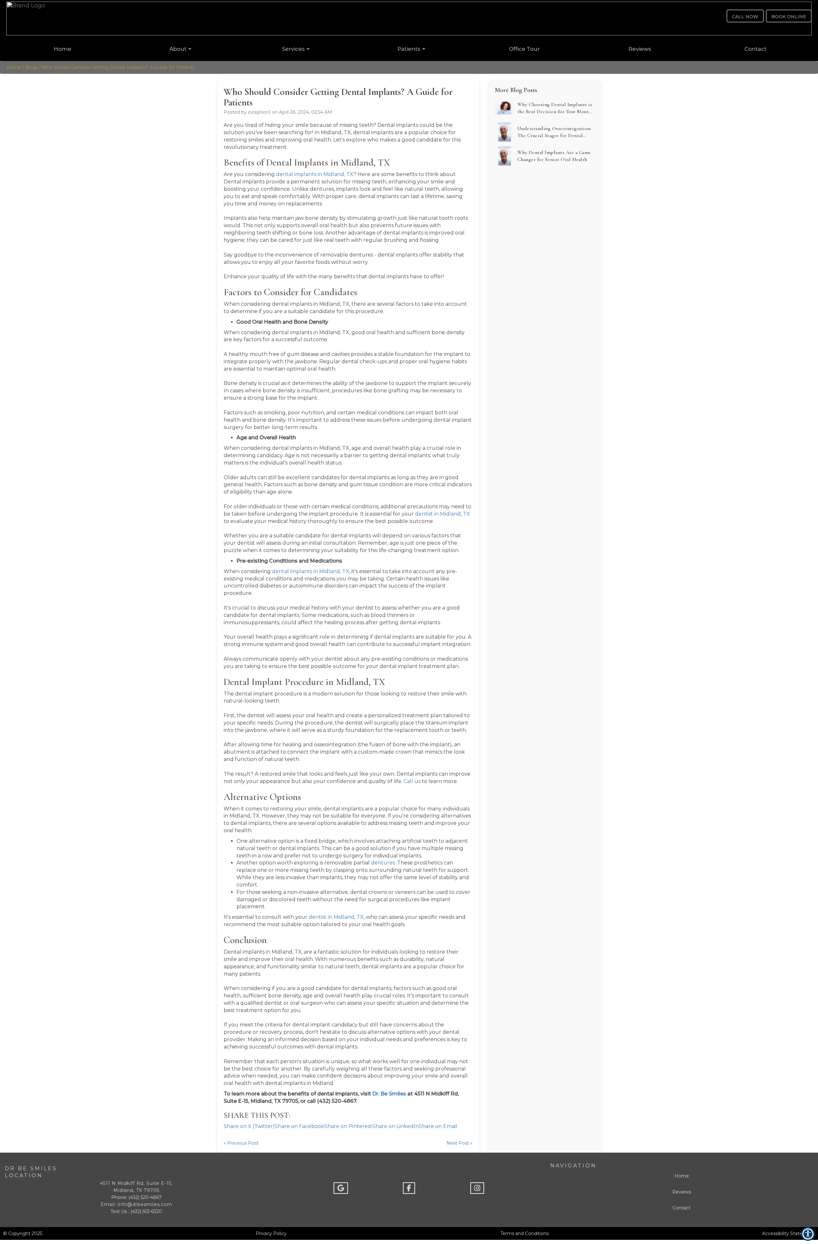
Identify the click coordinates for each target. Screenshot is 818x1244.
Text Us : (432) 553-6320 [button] (136, 1211)
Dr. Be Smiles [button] (389, 1094)
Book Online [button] (788, 16)
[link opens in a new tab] (341, 1188)
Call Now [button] (745, 16)
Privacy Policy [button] (271, 1233)
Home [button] (62, 49)
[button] (409, 18)
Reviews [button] (640, 49)
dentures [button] (383, 863)
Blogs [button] (31, 67)
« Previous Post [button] (241, 1143)
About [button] (178, 49)
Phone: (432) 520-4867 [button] (136, 1197)
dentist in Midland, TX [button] (442, 514)
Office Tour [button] (524, 49)
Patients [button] (409, 49)
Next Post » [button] (459, 1143)
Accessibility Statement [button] (788, 1233)
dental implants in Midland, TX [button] (314, 174)
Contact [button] (756, 49)
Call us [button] (412, 781)
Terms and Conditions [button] (524, 1233)
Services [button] (293, 49)
